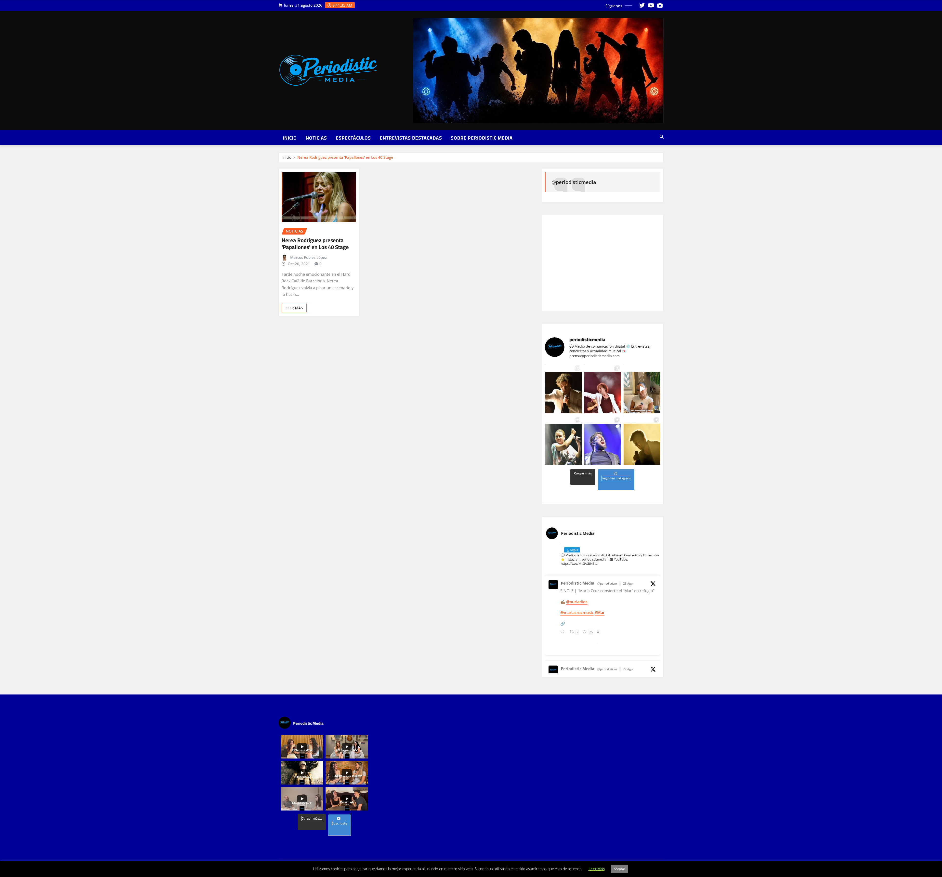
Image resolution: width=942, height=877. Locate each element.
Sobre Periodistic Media (482, 137)
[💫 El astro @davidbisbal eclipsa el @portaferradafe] (602, 388)
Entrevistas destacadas (411, 137)
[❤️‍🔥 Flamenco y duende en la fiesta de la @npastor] (563, 440)
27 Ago (628, 669)
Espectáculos (353, 137)
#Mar (600, 612)
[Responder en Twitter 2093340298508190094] (564, 634)
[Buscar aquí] (662, 136)
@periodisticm (607, 583)
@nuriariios (577, 601)
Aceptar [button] (619, 869)
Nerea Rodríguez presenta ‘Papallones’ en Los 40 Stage (345, 157)
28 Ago (628, 583)
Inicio (290, 137)
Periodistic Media (577, 583)
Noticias (316, 137)
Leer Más (597, 868)
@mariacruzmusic (577, 612)
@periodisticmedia (573, 182)
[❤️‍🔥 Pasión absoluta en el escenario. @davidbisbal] (563, 388)
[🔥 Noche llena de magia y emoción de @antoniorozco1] (602, 440)
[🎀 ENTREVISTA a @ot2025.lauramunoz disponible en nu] (642, 388)
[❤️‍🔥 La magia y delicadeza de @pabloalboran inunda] (642, 440)
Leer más (294, 307)
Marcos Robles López (308, 257)
